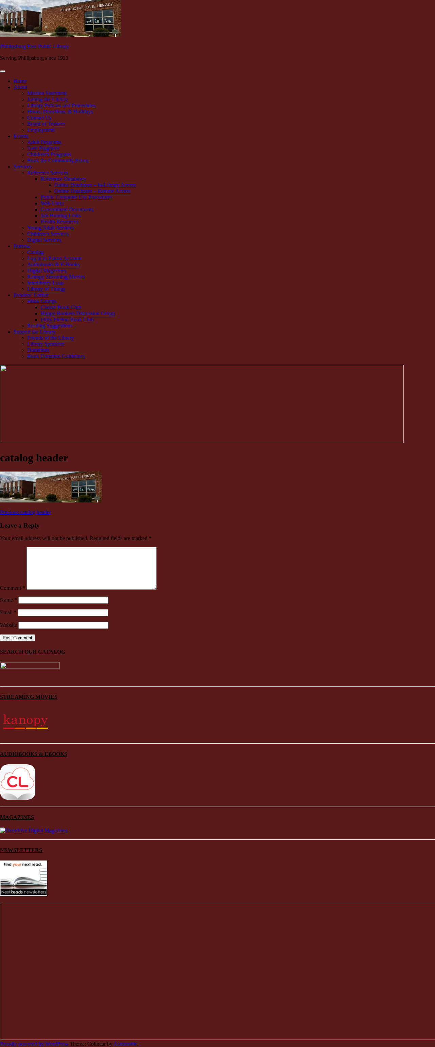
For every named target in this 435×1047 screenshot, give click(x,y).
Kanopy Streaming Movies (56, 277)
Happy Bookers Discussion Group (78, 313)
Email (8, 612)
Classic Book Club (61, 307)
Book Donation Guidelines (56, 356)
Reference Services (47, 173)
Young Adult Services (50, 228)
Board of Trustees (46, 124)
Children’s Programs (49, 154)
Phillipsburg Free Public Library (34, 46)
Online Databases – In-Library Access (95, 185)
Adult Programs (44, 142)
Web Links (52, 203)
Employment (41, 130)
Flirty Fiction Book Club (67, 319)
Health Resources (60, 222)
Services (23, 167)
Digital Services (44, 240)
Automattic (125, 1044)
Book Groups (41, 301)
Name (8, 600)
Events (21, 136)
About (20, 87)
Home (20, 81)
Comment (12, 588)
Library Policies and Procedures (61, 105)
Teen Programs (43, 148)
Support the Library (35, 332)
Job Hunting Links (61, 215)
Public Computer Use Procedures (76, 197)
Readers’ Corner (31, 295)
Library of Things (46, 289)
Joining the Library (47, 99)
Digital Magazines (46, 270)
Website (8, 625)
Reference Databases (63, 179)
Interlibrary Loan (45, 283)
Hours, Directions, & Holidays (60, 111)
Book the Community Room (57, 160)
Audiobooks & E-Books (53, 264)
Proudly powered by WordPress (34, 1044)
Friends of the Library (50, 338)
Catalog (35, 252)
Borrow (22, 246)
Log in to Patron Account (54, 258)
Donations (38, 350)
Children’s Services (48, 234)
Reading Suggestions (49, 326)
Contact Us (39, 118)
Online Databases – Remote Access (92, 191)
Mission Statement (47, 93)
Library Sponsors (45, 344)
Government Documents (67, 209)
